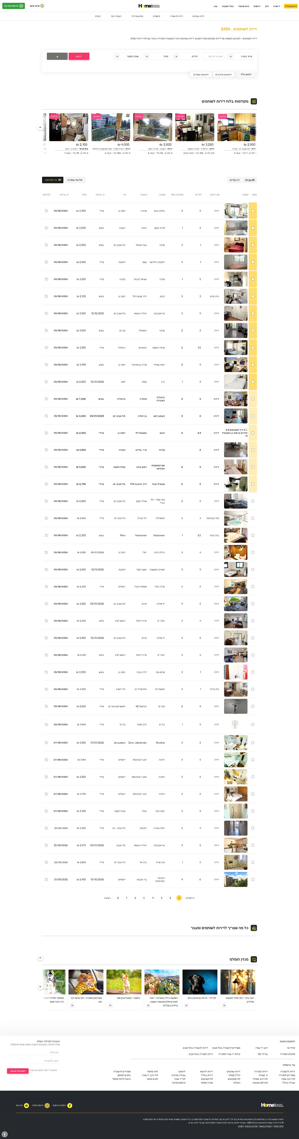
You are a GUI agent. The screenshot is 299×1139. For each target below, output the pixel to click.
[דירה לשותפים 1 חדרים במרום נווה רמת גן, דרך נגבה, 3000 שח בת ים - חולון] (46, 672)
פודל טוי (291, 1047)
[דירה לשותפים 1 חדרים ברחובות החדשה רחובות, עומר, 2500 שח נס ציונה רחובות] (46, 262)
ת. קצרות (263, 1075)
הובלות (98, 16)
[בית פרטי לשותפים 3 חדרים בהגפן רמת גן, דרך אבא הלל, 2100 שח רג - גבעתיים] (46, 296)
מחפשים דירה (137, 16)
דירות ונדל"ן (291, 6)
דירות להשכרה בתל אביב (195, 1047)
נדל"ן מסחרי (234, 1075)
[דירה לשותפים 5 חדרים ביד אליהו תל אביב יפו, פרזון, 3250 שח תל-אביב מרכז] (46, 604)
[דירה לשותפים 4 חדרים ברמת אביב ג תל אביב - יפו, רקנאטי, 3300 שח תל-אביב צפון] (46, 828)
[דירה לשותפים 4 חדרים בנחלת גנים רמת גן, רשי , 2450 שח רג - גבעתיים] (46, 552)
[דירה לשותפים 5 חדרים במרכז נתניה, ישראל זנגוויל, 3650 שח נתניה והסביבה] (46, 279)
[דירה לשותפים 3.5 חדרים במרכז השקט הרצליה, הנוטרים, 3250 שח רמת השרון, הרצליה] (46, 348)
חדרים (195, 56)
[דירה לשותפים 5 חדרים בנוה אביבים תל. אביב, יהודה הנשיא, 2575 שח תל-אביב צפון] (46, 845)
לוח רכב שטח (288, 1078)
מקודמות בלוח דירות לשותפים (225, 101)
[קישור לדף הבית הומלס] (150, 6)
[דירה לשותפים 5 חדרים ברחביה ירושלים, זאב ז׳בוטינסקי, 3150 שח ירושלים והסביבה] (46, 760)
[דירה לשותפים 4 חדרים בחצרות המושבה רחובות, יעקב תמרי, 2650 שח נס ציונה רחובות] (46, 570)
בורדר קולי (263, 1054)
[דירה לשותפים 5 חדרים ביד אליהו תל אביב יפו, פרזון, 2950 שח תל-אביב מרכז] (46, 638)
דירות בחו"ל (207, 1075)
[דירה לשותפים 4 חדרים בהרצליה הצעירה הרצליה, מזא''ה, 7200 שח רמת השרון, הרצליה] (46, 399)
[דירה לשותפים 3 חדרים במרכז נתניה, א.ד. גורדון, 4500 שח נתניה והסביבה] (46, 450)
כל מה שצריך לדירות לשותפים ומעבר (219, 928)
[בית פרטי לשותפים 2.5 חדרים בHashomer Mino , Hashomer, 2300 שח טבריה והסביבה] (46, 535)
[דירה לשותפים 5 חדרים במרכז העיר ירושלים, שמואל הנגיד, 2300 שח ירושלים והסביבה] (46, 587)
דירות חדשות (206, 1071)
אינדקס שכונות (260, 1082)
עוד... (215, 6)
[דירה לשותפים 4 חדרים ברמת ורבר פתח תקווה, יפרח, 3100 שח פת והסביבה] (46, 811)
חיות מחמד (243, 6)
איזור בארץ (246, 56)
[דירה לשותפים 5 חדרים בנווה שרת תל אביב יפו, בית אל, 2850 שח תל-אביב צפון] (46, 862)
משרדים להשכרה (122, 1071)
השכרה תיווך (116, 16)
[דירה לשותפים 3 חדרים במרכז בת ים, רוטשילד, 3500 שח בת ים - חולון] (46, 330)
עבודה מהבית (178, 1075)
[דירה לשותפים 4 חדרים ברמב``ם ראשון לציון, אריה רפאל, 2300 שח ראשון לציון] (46, 621)
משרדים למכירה (287, 1075)
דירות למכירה (261, 1071)
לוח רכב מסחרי (260, 1078)
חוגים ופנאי (152, 1078)
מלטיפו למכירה (287, 1054)
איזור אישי (35, 6)
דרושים (257, 6)
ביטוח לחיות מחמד (121, 1078)
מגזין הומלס (239, 959)
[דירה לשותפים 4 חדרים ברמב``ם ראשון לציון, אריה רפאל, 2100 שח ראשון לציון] (46, 655)
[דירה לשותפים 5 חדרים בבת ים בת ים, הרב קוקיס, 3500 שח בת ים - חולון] (46, 725)
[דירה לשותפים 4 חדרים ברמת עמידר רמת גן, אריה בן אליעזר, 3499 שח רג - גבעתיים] (46, 365)
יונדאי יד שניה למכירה (229, 1054)
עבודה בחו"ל (288, 1082)
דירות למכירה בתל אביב (201, 1054)
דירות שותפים (198, 16)
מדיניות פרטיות (251, 1126)
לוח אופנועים (234, 1078)
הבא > (107, 897)
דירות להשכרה (176, 16)
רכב (267, 6)
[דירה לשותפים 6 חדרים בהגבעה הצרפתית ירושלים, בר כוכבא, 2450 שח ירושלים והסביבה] (46, 879)
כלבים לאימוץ (124, 1075)
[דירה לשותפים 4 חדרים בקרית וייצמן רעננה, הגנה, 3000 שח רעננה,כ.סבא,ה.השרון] (46, 228)
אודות (240, 1126)
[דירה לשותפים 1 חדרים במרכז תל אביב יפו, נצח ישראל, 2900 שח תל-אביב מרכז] (46, 245)
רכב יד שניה (261, 1047)
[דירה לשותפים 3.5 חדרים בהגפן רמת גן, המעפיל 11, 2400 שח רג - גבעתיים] (46, 433)
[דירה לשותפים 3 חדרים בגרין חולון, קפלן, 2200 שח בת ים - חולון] (46, 382)
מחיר (165, 56)
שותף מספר (133, 56)
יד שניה (276, 6)
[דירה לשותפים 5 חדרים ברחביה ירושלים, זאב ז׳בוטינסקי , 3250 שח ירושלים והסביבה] (46, 777)
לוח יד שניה (179, 1078)
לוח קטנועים (207, 1078)
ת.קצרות (156, 16)
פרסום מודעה (11, 5)
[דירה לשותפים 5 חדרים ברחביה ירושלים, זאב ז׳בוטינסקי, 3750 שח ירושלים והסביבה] (46, 794)
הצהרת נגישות (265, 1126)
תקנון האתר (278, 1126)
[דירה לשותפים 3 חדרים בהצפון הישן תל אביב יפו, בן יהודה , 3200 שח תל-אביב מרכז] (46, 416)
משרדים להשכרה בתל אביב (226, 1047)
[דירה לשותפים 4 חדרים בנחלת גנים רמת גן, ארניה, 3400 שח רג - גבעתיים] (46, 211)
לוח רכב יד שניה (150, 1075)
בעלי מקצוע (228, 6)
